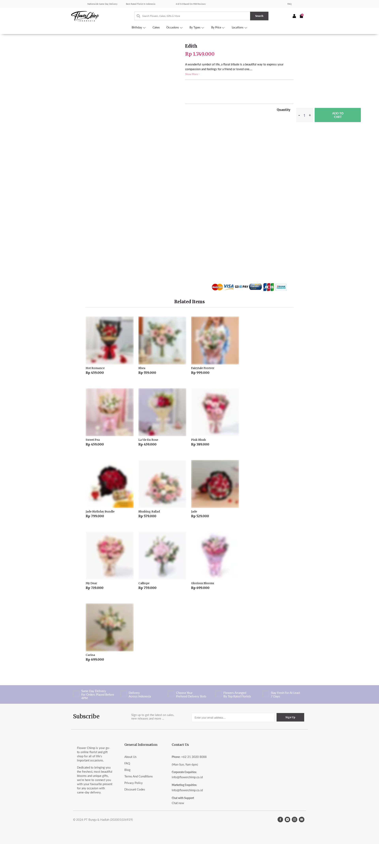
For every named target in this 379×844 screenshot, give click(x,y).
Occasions (173, 27)
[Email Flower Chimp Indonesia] (301, 819)
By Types (195, 27)
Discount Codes (134, 789)
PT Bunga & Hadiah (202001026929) (108, 819)
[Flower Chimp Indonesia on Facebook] (280, 819)
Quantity (283, 110)
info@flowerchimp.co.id (187, 777)
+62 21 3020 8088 (194, 756)
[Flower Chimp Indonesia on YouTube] (287, 819)
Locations (238, 27)
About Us (130, 756)
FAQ (289, 4)
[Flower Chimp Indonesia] (102, 16)
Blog (127, 769)
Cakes (156, 27)
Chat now (178, 803)
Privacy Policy (133, 783)
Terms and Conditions (138, 776)
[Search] (136, 16)
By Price (216, 27)
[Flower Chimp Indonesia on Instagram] (294, 819)
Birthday (137, 27)
